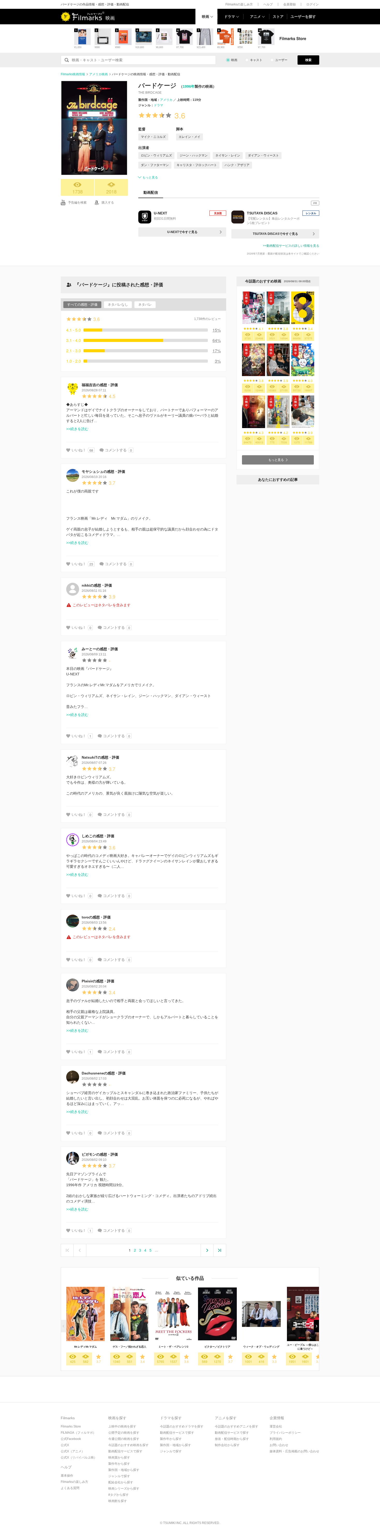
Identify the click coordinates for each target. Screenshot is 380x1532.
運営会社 (276, 1426)
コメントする (116, 450)
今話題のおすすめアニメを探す (236, 1426)
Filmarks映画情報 (73, 74)
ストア (278, 16)
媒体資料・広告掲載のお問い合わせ (294, 1451)
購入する (108, 202)
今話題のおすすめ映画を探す (128, 1445)
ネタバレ (145, 305)
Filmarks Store (71, 1426)
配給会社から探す (120, 1482)
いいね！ (79, 450)
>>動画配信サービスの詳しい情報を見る (291, 246)
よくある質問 (70, 1488)
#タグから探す (118, 1495)
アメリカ (166, 100)
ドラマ (229, 16)
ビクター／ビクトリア (217, 1346)
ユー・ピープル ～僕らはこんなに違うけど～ (305, 1346)
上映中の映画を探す (122, 1426)
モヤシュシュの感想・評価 (103, 471)
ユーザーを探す (303, 16)
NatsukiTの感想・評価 (100, 757)
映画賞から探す (119, 1457)
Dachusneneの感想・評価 (104, 1073)
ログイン (312, 4)
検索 (308, 60)
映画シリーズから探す (123, 1488)
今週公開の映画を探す (123, 1439)
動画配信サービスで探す (125, 1451)
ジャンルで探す (119, 1476)
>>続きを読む (77, 429)
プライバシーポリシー (285, 1432)
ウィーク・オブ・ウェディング (261, 1346)
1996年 (189, 86)
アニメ (255, 16)
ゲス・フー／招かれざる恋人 (129, 1346)
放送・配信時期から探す (232, 1439)
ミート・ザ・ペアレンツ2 (173, 1346)
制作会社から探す (227, 1445)
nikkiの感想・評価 (97, 585)
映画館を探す (117, 1501)
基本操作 (67, 1475)
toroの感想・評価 (96, 917)
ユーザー (281, 60)
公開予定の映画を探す (123, 1432)
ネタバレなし (118, 305)
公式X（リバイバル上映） (79, 1457)
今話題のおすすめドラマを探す (181, 1426)
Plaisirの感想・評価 (98, 981)
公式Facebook (71, 1439)
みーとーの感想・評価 (100, 649)
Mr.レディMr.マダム (85, 1346)
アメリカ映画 (98, 74)
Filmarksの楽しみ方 (239, 4)
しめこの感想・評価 (98, 836)
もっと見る (150, 177)
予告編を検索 (77, 202)
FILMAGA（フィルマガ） (78, 1432)
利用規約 (276, 1439)
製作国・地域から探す (123, 1470)
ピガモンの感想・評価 (100, 1154)
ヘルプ (268, 4)
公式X (65, 1445)
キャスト (256, 60)
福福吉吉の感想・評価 (100, 385)
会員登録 (289, 4)
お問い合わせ (279, 1445)
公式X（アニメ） (73, 1451)
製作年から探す (119, 1464)
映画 (205, 16)
